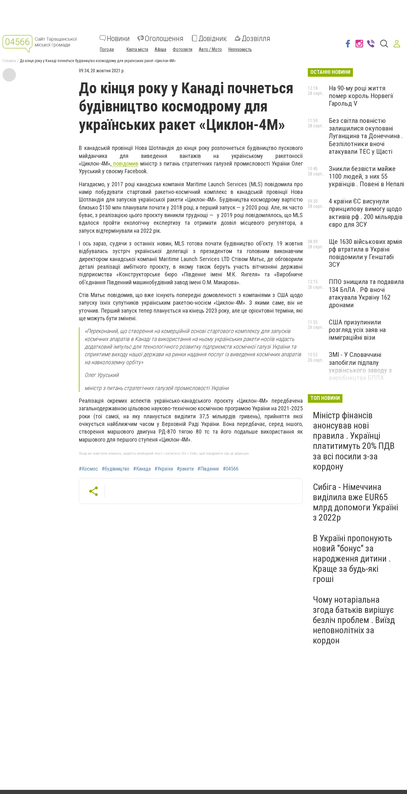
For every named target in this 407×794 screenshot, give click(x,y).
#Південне (208, 469)
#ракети (185, 469)
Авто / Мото (210, 49)
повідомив (124, 163)
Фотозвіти (182, 49)
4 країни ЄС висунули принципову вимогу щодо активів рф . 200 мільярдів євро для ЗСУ (366, 212)
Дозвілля (256, 38)
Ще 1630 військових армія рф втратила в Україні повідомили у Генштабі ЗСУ (365, 253)
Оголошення (164, 38)
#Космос (88, 469)
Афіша (160, 49)
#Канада (142, 469)
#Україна (164, 469)
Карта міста (137, 49)
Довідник (212, 38)
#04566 (230, 469)
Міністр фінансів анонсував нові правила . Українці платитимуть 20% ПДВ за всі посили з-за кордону (354, 441)
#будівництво (115, 469)
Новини (118, 38)
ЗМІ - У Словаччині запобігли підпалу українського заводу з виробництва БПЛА (360, 366)
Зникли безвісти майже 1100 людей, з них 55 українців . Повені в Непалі (366, 176)
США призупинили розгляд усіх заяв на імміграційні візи (357, 329)
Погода (107, 49)
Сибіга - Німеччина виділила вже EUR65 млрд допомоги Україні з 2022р (355, 502)
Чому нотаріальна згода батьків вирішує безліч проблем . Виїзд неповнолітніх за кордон (354, 620)
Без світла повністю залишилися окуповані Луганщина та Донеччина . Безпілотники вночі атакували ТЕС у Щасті (366, 136)
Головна (9, 61)
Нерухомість (240, 49)
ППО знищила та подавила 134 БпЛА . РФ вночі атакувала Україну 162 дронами (366, 293)
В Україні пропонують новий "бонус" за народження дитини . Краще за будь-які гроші (352, 559)
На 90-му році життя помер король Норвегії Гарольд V (361, 95)
